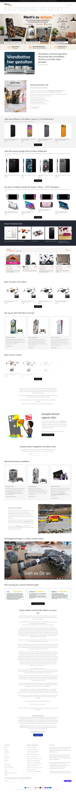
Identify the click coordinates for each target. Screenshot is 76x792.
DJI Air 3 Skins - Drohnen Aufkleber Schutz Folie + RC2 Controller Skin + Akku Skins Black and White (63, 374)
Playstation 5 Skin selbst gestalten (33, 756)
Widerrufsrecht (6, 756)
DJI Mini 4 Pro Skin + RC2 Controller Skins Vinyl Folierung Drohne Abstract (11, 301)
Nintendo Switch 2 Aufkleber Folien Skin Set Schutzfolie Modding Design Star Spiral (61, 212)
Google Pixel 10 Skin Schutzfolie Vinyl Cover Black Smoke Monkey (45, 175)
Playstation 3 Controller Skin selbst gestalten (34, 767)
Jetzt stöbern (30, 347)
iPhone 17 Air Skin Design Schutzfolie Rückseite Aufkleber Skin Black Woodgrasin (45, 139)
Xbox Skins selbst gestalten (31, 769)
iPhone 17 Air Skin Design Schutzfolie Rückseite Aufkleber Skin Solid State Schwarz (11, 139)
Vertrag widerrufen (38, 734)
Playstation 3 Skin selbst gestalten (33, 765)
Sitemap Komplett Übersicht (9, 767)
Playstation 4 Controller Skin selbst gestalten (34, 763)
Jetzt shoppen (53, 347)
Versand (49, 789)
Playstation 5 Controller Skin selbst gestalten (34, 758)
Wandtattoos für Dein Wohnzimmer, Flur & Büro (63, 242)
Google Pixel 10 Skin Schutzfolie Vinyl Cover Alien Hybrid (28, 175)
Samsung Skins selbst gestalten (32, 749)
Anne (43, 266)
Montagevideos (6, 758)
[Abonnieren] (46, 454)
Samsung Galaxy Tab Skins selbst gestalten (34, 771)
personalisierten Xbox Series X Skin (15, 493)
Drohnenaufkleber (27, 521)
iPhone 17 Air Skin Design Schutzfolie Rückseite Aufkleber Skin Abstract (28, 139)
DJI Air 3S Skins (21, 241)
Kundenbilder (6, 752)
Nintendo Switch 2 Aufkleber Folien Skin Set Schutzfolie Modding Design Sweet (44, 210)
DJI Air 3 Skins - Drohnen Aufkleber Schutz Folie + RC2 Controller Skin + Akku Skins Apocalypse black (46, 374)
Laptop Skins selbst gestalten (32, 752)
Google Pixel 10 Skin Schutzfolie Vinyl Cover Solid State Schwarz (11, 175)
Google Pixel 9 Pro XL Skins (50, 241)
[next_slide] (71, 265)
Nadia (26, 266)
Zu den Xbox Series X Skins (11, 496)
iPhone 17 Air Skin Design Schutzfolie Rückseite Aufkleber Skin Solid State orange (62, 139)
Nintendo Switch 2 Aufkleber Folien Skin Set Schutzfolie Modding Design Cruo (28, 212)
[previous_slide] (5, 265)
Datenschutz (6, 760)
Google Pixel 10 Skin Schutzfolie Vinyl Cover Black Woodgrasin (62, 175)
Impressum (6, 749)
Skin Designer (6, 751)
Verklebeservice (19, 526)
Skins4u (18, 789)
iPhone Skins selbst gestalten (32, 747)
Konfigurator (62, 421)
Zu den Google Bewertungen (38, 603)
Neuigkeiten (6, 771)
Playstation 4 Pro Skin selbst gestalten (33, 760)
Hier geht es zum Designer (48, 434)
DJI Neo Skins (34, 241)
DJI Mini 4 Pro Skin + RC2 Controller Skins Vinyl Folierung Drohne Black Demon (45, 301)
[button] (10, 8)
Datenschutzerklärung (41, 789)
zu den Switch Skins (54, 498)
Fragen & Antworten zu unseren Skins (10, 773)
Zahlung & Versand (7, 763)
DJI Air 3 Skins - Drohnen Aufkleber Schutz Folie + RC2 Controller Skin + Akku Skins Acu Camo (29, 374)
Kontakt (5, 747)
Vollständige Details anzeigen (43, 64)
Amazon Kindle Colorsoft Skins (10, 241)
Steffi (60, 266)
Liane (10, 266)
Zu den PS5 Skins (31, 496)
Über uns (5, 754)
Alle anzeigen (38, 144)
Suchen (5, 769)
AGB (5, 762)
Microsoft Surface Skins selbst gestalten (33, 754)
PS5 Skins (6, 774)
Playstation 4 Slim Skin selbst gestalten (33, 762)
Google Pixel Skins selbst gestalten (33, 751)
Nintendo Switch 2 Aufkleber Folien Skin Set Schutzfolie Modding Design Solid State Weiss (11, 212)
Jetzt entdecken (34, 107)
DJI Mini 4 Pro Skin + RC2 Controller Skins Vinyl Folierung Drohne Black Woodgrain (62, 301)
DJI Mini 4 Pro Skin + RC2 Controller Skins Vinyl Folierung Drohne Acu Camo (28, 301)
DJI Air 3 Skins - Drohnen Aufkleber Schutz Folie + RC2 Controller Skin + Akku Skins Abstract (12, 374)
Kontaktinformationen (58, 789)
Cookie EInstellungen (8, 765)
